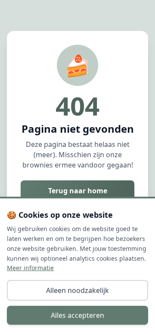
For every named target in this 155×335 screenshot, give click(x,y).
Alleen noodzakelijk (77, 290)
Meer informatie (30, 268)
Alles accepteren (77, 315)
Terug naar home (77, 190)
